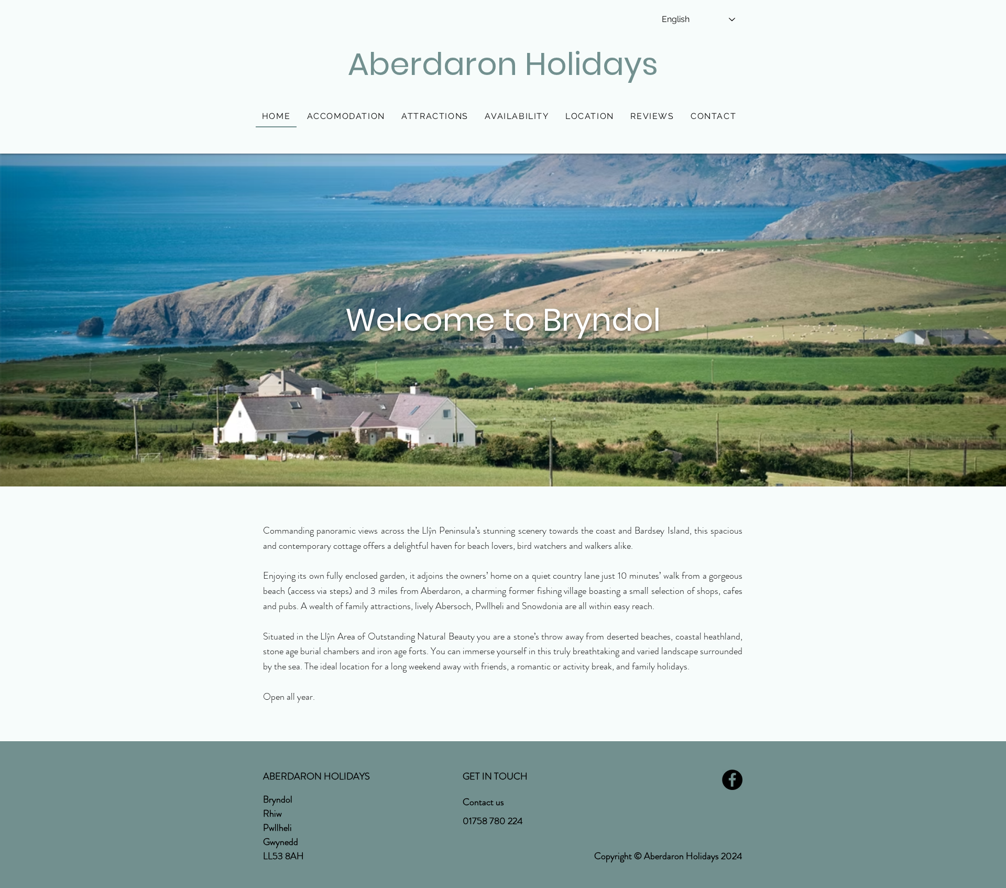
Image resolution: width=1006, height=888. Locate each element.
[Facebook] (732, 780)
